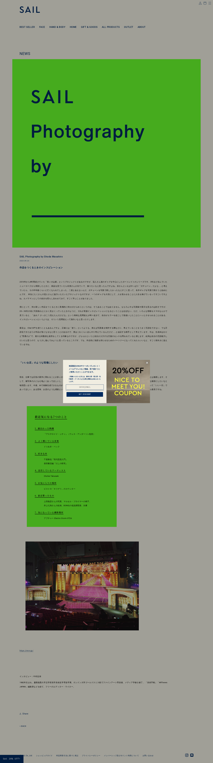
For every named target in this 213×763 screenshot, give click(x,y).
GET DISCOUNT (85, 394)
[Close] (147, 363)
